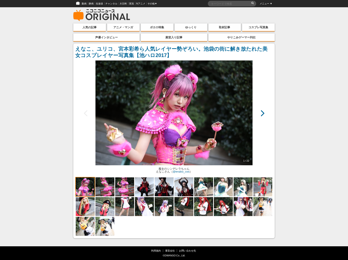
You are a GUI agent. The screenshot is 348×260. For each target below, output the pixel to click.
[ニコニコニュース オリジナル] (101, 15)
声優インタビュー (106, 37)
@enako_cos (181, 171)
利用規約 (156, 250)
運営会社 (170, 250)
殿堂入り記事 (174, 37)
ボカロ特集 (157, 27)
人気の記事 (90, 27)
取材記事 (224, 27)
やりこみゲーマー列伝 (241, 37)
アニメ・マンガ (123, 27)
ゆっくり (191, 27)
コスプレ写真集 (258, 27)
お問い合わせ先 (187, 250)
